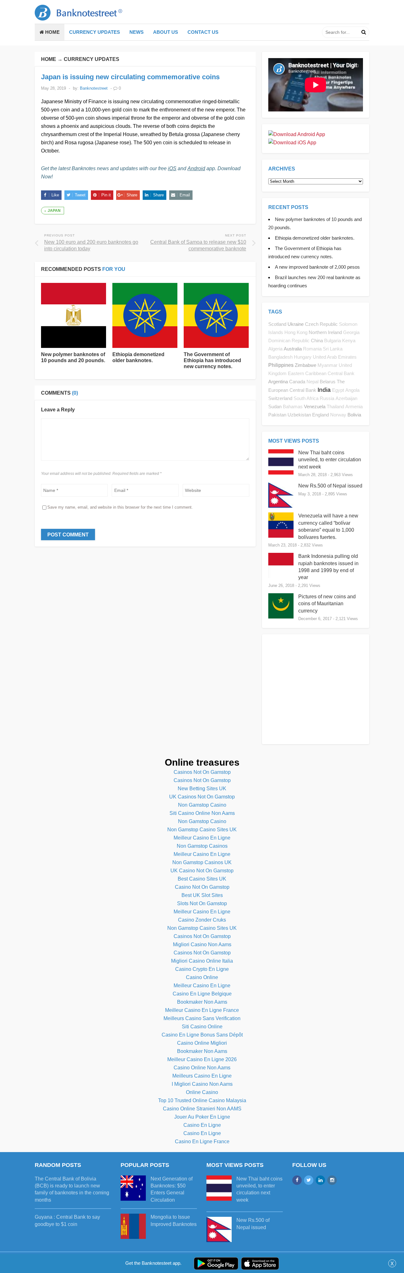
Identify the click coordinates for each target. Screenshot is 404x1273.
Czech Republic (321, 324)
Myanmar (327, 365)
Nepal (312, 381)
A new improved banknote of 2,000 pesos (317, 267)
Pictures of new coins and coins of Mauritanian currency (327, 603)
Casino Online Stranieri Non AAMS (202, 1108)
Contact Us (202, 32)
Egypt (338, 390)
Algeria (275, 348)
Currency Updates (94, 32)
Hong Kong (295, 332)
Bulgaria (332, 340)
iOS (172, 168)
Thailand (335, 406)
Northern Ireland (325, 332)
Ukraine (296, 324)
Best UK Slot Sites (202, 895)
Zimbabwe (305, 365)
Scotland (277, 324)
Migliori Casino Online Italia (202, 961)
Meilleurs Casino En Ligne (202, 1076)
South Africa (306, 398)
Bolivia (354, 414)
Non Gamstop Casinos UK (202, 862)
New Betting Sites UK (202, 788)
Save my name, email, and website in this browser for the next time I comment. (120, 507)
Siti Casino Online (202, 1026)
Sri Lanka (332, 348)
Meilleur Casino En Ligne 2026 (202, 1059)
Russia (327, 398)
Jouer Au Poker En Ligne (202, 1117)
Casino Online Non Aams (202, 1067)
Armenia (354, 406)
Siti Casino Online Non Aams (202, 813)
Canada (297, 381)
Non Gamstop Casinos (202, 846)
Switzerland (280, 398)
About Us (165, 32)
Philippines (281, 365)
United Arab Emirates (335, 357)
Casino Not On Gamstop (202, 887)
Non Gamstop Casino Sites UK (202, 829)
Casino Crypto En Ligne (202, 969)
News (136, 32)
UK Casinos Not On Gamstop (202, 796)
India (324, 389)
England (320, 414)
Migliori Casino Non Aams (202, 944)
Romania (312, 348)
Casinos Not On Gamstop (202, 772)
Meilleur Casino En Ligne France (202, 1010)
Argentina (278, 381)
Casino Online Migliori (202, 1043)
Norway (338, 414)
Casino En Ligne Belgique (202, 993)
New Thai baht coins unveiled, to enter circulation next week (329, 459)
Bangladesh (280, 357)
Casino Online (202, 977)
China (317, 340)
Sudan (275, 406)
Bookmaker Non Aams (202, 1002)
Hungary (303, 357)
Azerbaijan (346, 398)
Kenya (348, 340)
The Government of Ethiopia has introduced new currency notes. (212, 360)
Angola (352, 390)
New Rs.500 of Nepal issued (330, 485)
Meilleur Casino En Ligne (202, 837)
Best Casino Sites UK (202, 879)
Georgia (351, 332)
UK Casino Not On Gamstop (202, 870)
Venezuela (314, 406)
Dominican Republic (289, 340)
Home (52, 32)
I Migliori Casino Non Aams (202, 1084)
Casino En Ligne (202, 1125)
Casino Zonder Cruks (202, 920)
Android (196, 168)
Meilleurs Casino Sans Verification (202, 1018)
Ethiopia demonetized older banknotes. (314, 238)
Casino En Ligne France (202, 1141)
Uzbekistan (299, 414)
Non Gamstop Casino (202, 805)
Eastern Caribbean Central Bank (321, 373)
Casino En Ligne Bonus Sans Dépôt (202, 1034)
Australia (293, 348)
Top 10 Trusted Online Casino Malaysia (202, 1100)
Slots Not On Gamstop (202, 903)
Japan (54, 210)
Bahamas (293, 406)
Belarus (328, 381)
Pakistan (277, 414)
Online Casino (202, 1092)
